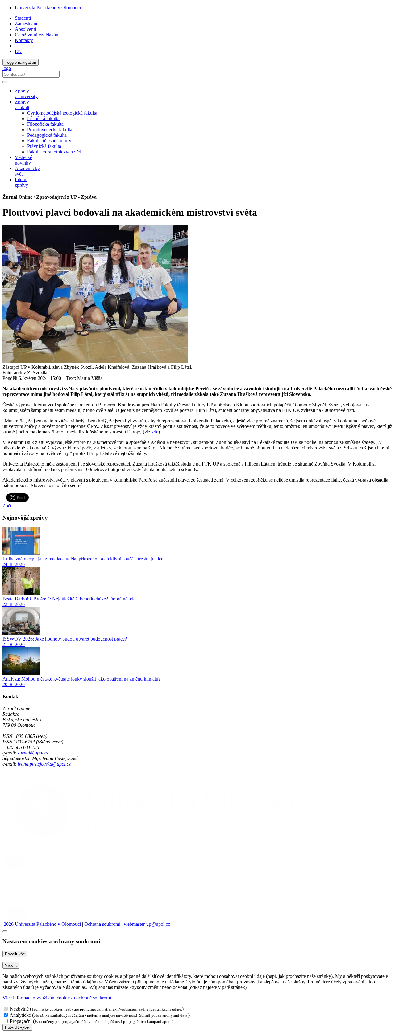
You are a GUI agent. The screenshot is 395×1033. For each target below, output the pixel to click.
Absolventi (25, 29)
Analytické (20, 1015)
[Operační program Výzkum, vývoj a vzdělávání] (38, 869)
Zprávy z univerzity (26, 93)
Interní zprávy (21, 182)
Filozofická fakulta (45, 124)
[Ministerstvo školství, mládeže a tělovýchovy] (13, 886)
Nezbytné (19, 1008)
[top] (4, 931)
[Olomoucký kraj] (23, 902)
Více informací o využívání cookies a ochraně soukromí (56, 997)
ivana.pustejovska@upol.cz (44, 764)
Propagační (21, 1021)
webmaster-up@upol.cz (147, 924)
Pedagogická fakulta (47, 135)
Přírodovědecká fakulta (49, 129)
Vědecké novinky (23, 160)
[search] (4, 82)
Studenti (23, 18)
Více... (11, 965)
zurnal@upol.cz (33, 752)
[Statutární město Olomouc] (16, 918)
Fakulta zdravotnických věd (54, 151)
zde (155, 431)
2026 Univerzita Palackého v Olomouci (41, 924)
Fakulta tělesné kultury (49, 140)
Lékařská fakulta (43, 118)
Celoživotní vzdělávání (37, 34)
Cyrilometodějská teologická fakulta (62, 113)
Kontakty (24, 40)
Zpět (6, 505)
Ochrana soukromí (102, 924)
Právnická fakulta (44, 146)
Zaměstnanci (27, 23)
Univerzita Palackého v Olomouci (48, 7)
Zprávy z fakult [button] (22, 104)
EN (18, 51)
